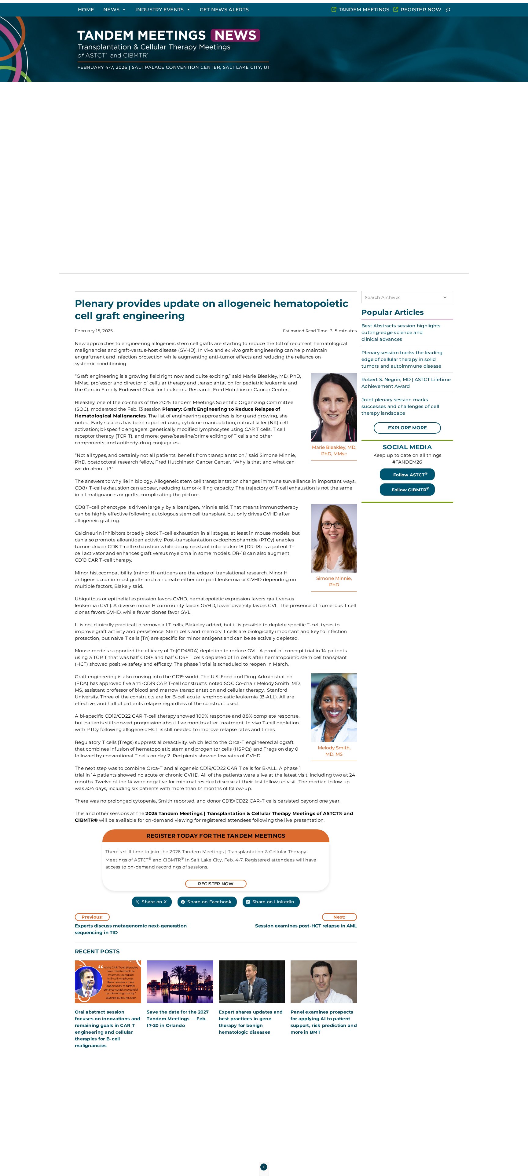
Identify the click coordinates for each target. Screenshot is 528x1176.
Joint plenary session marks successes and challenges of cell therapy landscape (400, 406)
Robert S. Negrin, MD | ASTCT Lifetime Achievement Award (406, 383)
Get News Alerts (224, 10)
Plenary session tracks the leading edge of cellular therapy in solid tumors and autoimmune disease (402, 359)
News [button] (111, 10)
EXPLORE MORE (407, 428)
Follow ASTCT (410, 474)
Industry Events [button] (159, 10)
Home (86, 10)
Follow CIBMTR (410, 489)
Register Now (421, 10)
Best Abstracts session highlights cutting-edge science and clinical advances (401, 332)
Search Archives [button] (382, 297)
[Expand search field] (448, 9)
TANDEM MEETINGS (364, 10)
